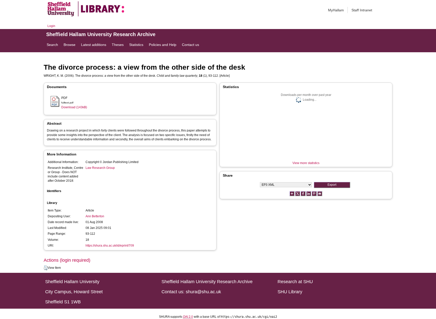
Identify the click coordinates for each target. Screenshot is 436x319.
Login (51, 26)
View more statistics (305, 163)
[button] (45, 268)
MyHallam (336, 10)
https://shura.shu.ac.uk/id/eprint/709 (110, 245)
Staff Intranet (361, 10)
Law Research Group (100, 168)
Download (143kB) (74, 107)
